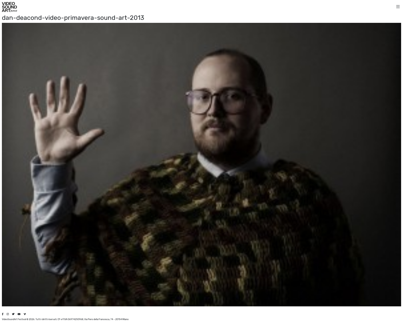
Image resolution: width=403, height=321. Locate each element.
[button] (398, 7)
